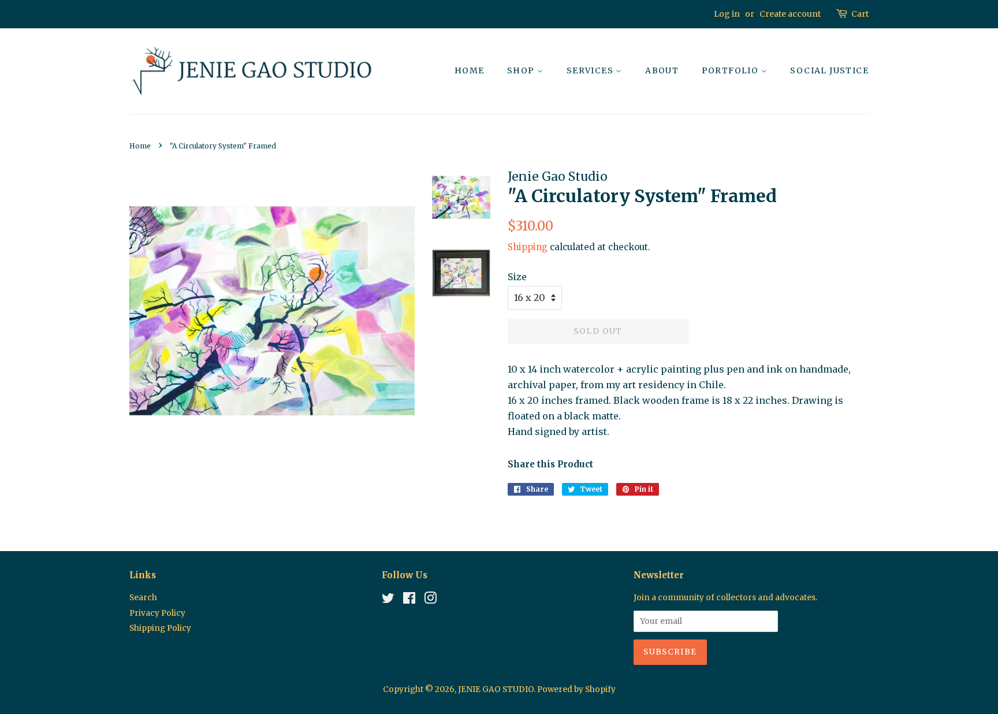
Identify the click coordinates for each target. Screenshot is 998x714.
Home (470, 70)
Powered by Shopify (576, 689)
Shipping (528, 246)
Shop (522, 70)
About (662, 70)
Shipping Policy (160, 628)
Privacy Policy (157, 613)
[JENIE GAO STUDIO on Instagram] (430, 600)
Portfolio (731, 70)
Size (517, 276)
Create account (790, 14)
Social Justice (829, 70)
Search (143, 598)
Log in (727, 14)
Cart (860, 14)
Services (591, 70)
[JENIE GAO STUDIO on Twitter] (388, 600)
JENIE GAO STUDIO (496, 689)
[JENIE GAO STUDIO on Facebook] (409, 600)
